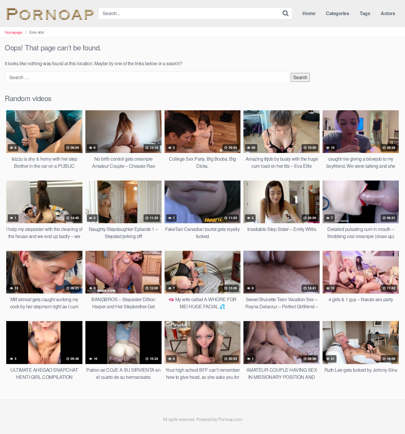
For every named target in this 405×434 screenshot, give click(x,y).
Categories (337, 13)
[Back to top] (388, 415)
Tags (365, 13)
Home (308, 13)
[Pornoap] (49, 13)
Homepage (13, 32)
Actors (388, 13)
